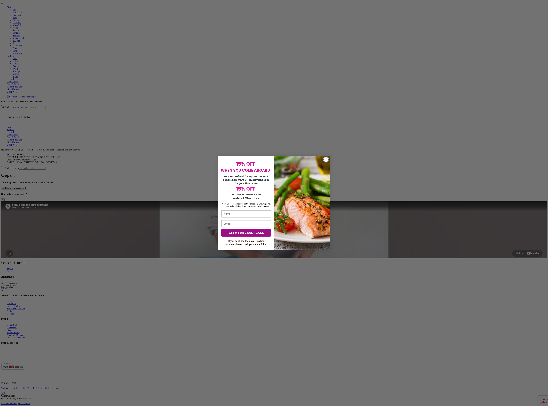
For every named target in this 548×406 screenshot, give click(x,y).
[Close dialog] (326, 159)
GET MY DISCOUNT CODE (246, 233)
